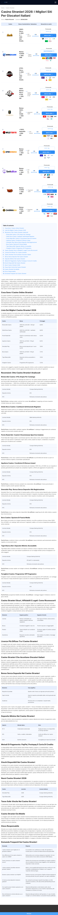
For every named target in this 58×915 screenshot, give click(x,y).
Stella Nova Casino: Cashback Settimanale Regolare (20, 236)
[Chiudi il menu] (55, 2)
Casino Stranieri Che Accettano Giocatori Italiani (18, 254)
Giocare (29, 913)
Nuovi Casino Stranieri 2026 (12, 265)
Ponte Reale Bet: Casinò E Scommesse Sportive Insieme (21, 238)
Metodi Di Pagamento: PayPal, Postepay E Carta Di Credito (21, 261)
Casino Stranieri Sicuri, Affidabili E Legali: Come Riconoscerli (21, 250)
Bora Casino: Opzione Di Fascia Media (16, 244)
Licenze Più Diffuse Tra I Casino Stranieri (16, 252)
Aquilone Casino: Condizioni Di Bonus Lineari (18, 240)
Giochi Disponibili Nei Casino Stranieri (15, 263)
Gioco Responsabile (10, 271)
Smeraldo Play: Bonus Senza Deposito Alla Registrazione (21, 242)
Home (2, 8)
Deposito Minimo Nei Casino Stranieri (15, 258)
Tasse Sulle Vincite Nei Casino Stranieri (15, 267)
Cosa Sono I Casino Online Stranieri (14, 228)
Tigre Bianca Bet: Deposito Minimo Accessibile (18, 246)
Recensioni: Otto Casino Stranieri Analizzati (16, 232)
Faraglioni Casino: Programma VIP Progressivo (18, 248)
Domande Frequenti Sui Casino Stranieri (15, 273)
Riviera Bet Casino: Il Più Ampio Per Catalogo (18, 234)
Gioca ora (47, 35)
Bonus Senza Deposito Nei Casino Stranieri (16, 256)
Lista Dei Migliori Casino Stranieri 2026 (15, 230)
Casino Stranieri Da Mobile (12, 269)
